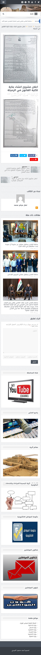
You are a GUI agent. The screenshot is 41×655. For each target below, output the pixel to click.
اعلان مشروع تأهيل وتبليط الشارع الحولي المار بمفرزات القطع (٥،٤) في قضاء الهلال (17, 170)
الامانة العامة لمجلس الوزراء (28, 623)
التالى (16, 177)
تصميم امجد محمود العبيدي (20, 650)
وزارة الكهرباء (32, 629)
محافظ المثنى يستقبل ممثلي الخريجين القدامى (22, 274)
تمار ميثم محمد (31, 94)
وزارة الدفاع (32, 627)
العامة (8, 94)
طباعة (24, 95)
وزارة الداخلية (32, 625)
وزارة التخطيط (32, 634)
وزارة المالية (32, 636)
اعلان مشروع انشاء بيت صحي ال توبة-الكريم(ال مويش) (24, 179)
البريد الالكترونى (15, 95)
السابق (24, 166)
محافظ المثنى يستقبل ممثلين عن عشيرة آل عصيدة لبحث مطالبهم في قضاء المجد (21, 245)
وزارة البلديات (32, 632)
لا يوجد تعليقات (34, 95)
